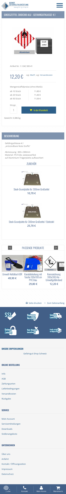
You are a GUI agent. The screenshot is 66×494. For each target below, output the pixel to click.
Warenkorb (58, 491)
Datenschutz (8, 474)
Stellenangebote (9, 433)
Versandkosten (46, 75)
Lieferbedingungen (11, 388)
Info (3, 373)
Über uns (6, 454)
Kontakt (24, 491)
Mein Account (8, 418)
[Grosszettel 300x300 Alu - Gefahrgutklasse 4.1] (33, 41)
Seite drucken (35, 303)
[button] (10, 248)
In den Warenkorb (41, 110)
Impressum (7, 469)
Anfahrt (5, 459)
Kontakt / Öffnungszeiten (14, 463)
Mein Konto (41, 491)
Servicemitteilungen (11, 423)
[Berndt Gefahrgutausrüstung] (15, 6)
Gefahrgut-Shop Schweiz (35, 353)
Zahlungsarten (8, 383)
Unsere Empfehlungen (12, 348)
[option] (31, 198)
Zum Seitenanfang (55, 303)
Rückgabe (6, 398)
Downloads (7, 428)
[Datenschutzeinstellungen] (6, 488)
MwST (32, 75)
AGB (4, 378)
